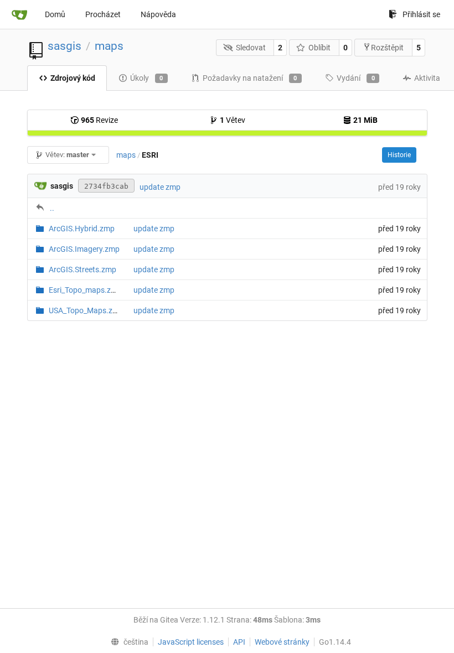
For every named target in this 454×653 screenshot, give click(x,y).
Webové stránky (282, 642)
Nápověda (158, 14)
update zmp (160, 187)
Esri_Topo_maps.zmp (85, 290)
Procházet (103, 14)
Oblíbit (319, 47)
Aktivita (427, 78)
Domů (55, 14)
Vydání (356, 78)
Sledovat (251, 47)
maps (109, 46)
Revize (99, 120)
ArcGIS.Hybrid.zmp (82, 228)
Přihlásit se (421, 14)
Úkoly (146, 78)
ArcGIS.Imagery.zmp (84, 249)
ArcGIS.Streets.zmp (82, 269)
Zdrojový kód (72, 78)
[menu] (127, 642)
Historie (399, 155)
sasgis (64, 46)
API (239, 642)
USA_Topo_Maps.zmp (86, 310)
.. (52, 208)
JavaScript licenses (191, 642)
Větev (232, 120)
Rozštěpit (387, 47)
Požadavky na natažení (250, 78)
